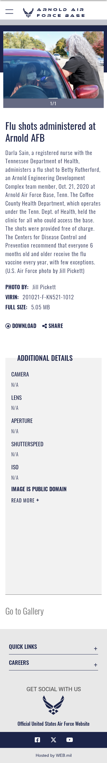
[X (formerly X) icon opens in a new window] (53, 739)
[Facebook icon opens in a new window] (37, 739)
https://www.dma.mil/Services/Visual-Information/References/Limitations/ (47, 583)
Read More (23, 500)
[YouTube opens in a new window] (69, 739)
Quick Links (23, 646)
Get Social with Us (53, 689)
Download (23, 325)
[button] (9, 12)
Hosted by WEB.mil (54, 755)
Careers (19, 662)
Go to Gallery (24, 610)
